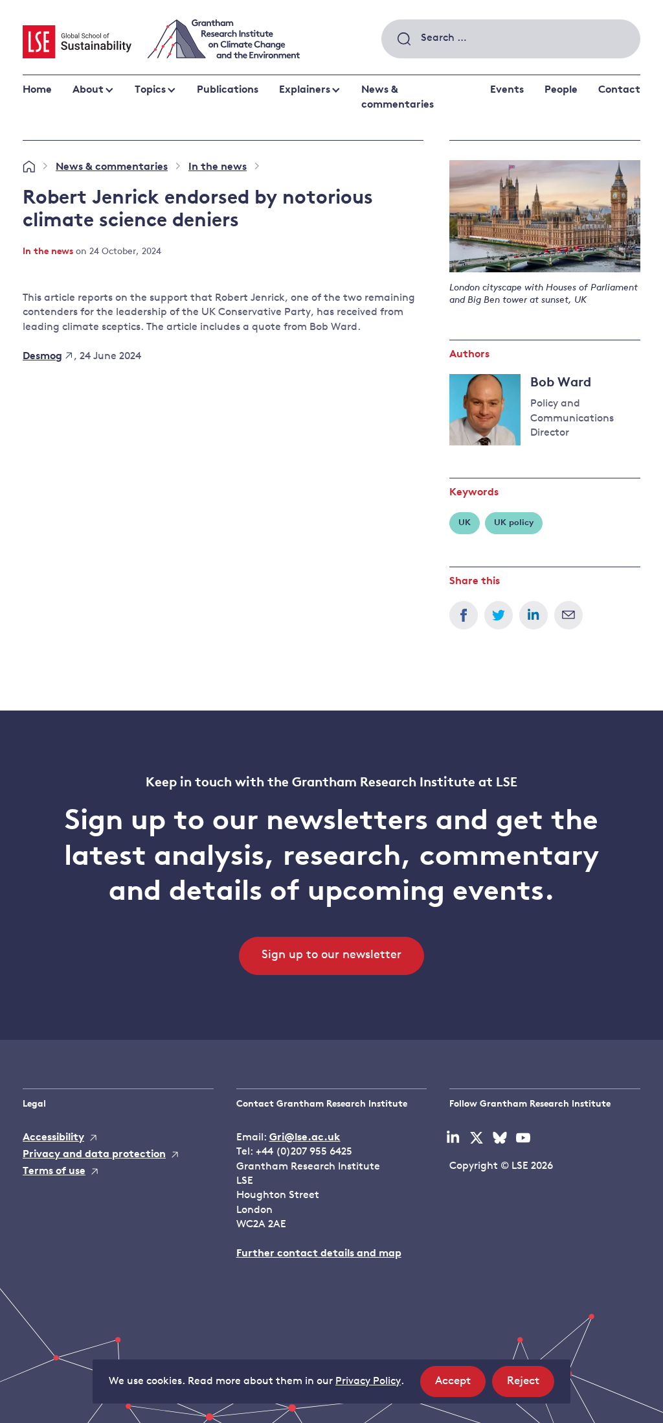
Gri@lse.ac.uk (305, 1138)
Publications (227, 90)
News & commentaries (397, 97)
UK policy (514, 523)
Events (507, 90)
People (561, 90)
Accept (460, 1386)
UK (464, 523)
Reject (530, 1386)
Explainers (304, 90)
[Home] (29, 167)
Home (37, 90)
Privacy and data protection (94, 1154)
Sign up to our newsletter (331, 955)
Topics (150, 90)
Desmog (42, 356)
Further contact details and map (318, 1254)
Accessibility (53, 1138)
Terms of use (54, 1171)
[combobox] (510, 38)
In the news (217, 167)
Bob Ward (560, 383)
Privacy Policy (368, 1381)
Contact (619, 90)
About (88, 90)
